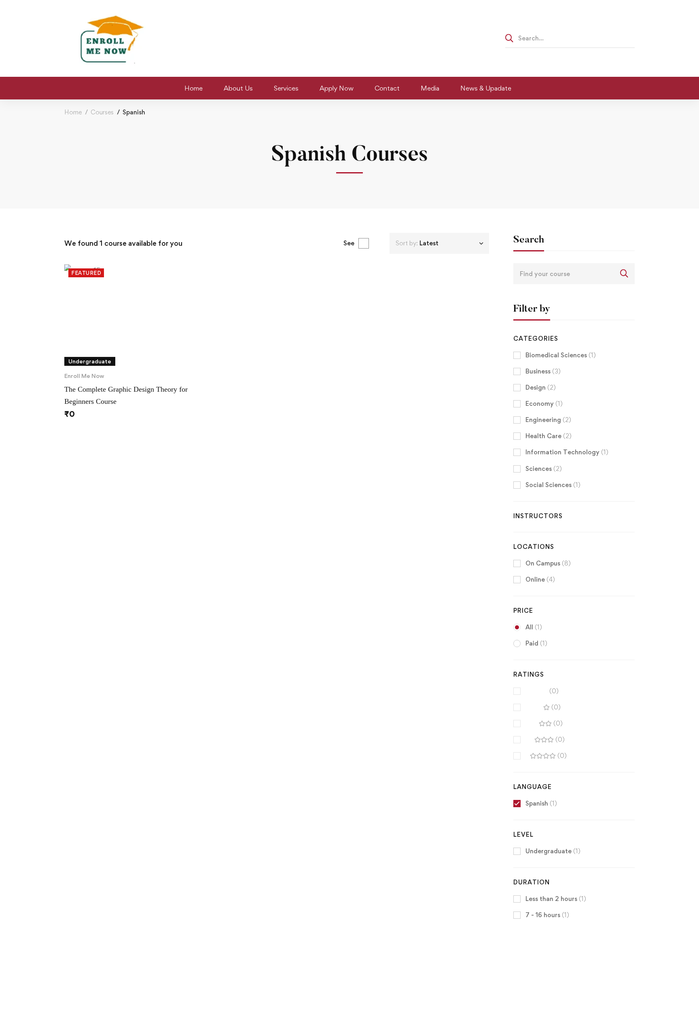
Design (540, 387)
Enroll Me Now (84, 375)
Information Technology (566, 452)
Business (543, 371)
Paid (536, 643)
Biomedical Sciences (560, 355)
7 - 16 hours (547, 915)
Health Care (548, 436)
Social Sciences (552, 485)
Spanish (541, 803)
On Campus (548, 563)
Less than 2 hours (555, 899)
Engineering (548, 420)
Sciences (543, 469)
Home (73, 112)
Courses (102, 112)
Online (540, 579)
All (533, 627)
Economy (544, 403)
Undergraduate (552, 851)
